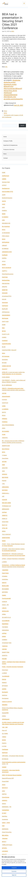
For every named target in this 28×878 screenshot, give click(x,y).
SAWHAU (4, 800)
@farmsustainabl (9, 88)
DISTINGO (5, 490)
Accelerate (5, 819)
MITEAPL (4, 848)
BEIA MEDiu (5, 835)
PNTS (3, 229)
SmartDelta (5, 458)
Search (22, 125)
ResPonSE (5, 309)
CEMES (4, 595)
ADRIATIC (4, 515)
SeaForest (5, 752)
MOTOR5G (5, 592)
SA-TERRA (5, 733)
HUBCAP (4, 601)
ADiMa (4, 614)
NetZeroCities (6, 280)
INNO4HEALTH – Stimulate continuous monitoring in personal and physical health (13, 554)
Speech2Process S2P (8, 778)
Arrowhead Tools (6, 642)
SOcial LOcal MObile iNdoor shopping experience (12, 708)
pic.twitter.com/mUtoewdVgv (13, 99)
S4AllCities (5, 579)
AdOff (3, 194)
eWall (3, 791)
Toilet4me (4, 646)
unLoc (3, 261)
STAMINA (4, 576)
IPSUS (3, 415)
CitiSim (4, 716)
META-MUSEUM (6, 267)
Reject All (14, 875)
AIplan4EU (5, 437)
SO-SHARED (5, 431)
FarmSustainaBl (6, 598)
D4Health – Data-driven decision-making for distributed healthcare (13, 549)
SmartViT (4, 369)
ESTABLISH (5, 759)
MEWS (4, 540)
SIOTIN (4, 201)
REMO (3, 213)
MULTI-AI (4, 525)
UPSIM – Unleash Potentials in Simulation (13, 558)
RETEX (4, 331)
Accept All (14, 867)
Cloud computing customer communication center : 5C (13, 763)
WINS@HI (4, 704)
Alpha (3, 428)
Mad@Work (5, 623)
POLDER (4, 658)
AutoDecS (4, 340)
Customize (14, 871)
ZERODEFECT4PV (7, 252)
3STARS (4, 461)
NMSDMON (5, 829)
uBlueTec (4, 286)
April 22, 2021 (18, 105)
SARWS (4, 689)
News (5, 111)
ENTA (5, 113)
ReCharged (5, 318)
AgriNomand (5, 175)
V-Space (4, 455)
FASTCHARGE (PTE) (7, 191)
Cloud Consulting (6, 832)
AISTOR (4, 393)
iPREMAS (4, 418)
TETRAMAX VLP (6, 506)
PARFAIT (4, 682)
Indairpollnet (5, 630)
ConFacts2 (5, 305)
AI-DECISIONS (6, 232)
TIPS (3, 483)
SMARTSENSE (6, 537)
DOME (3, 324)
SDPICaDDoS (5, 242)
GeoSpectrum (6, 188)
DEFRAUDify (5, 611)
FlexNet (4, 480)
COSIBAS (4, 639)
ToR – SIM (4, 727)
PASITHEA (5, 277)
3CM (3, 471)
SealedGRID (5, 713)
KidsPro (4, 743)
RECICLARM (5, 585)
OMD (3, 464)
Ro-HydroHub (6, 226)
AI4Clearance (5, 312)
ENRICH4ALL (5, 493)
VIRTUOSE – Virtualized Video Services (13, 755)
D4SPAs (4, 258)
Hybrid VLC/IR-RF (7, 701)
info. (6, 66)
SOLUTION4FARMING (8, 425)
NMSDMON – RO (6, 806)
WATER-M (5, 787)
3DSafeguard (5, 719)
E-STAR (4, 746)
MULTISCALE (5, 449)
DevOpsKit (5, 692)
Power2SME (5, 781)
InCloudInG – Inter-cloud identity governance (11, 771)
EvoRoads (4, 255)
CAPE (3, 204)
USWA (4, 406)
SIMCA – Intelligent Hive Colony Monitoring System (13, 662)
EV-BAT (4, 813)
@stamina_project (9, 82)
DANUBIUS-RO (6, 223)
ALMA (3, 434)
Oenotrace (5, 302)
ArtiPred (4, 512)
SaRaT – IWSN (6, 822)
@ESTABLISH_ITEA (10, 97)
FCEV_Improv (5, 236)
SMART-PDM (5, 652)
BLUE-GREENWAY (7, 385)
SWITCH (4, 794)
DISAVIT (4, 582)
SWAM (4, 636)
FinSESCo (4, 421)
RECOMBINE (5, 589)
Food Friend (5, 573)
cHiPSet (4, 633)
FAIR (3, 825)
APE (3, 496)
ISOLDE (4, 299)
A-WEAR (4, 673)
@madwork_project (10, 84)
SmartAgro (5, 670)
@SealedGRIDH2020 (10, 95)
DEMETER (4, 290)
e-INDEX (4, 562)
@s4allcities (16, 80)
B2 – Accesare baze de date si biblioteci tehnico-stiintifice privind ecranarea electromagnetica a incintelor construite (13, 441)
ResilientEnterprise (7, 198)
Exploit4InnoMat (6, 343)
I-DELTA (4, 608)
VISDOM (4, 649)
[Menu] (24, 3)
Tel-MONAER (5, 676)
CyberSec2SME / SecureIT (9, 350)
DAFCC (4, 412)
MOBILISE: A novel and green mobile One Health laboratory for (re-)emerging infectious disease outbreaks (13, 373)
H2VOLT (4, 185)
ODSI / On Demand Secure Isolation (11, 775)
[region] (14, 866)
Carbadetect (5, 810)
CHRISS (4, 337)
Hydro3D (4, 499)
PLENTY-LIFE (5, 334)
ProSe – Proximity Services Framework (12, 666)
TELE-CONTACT (6, 534)
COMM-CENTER (6, 366)
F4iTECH (4, 399)
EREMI (3, 531)
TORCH (4, 736)
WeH (3, 328)
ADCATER (4, 468)
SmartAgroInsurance (7, 274)
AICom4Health (6, 396)
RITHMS (4, 362)
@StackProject (8, 86)
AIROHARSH (5, 487)
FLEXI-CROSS (6, 377)
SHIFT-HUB (5, 321)
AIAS (3, 207)
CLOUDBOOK (5, 620)
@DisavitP (18, 88)
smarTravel (5, 402)
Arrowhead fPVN (6, 296)
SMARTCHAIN (6, 445)
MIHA (3, 353)
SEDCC (4, 803)
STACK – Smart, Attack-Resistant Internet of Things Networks (13, 544)
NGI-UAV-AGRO (6, 502)
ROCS (3, 239)
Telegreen (4, 838)
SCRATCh (4, 655)
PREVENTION (5, 283)
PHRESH (4, 210)
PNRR (3, 172)
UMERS (4, 179)
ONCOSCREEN (6, 315)
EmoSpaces (5, 698)
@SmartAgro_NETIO (10, 90)
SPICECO (4, 474)
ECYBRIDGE (5, 248)
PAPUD (4, 679)
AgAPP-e (4, 271)
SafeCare (4, 695)
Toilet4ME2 (5, 570)
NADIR (4, 264)
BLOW (3, 347)
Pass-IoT (4, 730)
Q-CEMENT (5, 217)
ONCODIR (4, 293)
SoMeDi (4, 767)
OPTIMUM (5, 685)
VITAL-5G (4, 528)
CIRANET (4, 245)
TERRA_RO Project (7, 844)
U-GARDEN (5, 409)
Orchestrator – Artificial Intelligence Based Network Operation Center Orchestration (13, 566)
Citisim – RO (5, 604)
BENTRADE (5, 477)
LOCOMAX (5, 851)
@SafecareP (8, 93)
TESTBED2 (5, 627)
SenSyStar (5, 359)
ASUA (3, 784)
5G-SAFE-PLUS (6, 617)
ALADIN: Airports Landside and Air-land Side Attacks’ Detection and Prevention (13, 723)
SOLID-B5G (5, 521)
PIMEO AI (4, 518)
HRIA (3, 220)
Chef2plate (5, 749)
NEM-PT (4, 854)
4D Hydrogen (5, 356)
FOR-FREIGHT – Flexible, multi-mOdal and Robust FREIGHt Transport (13, 381)
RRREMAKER (5, 509)
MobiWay (4, 816)
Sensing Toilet (6, 182)
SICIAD (4, 740)
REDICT (4, 841)
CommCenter (5, 797)
